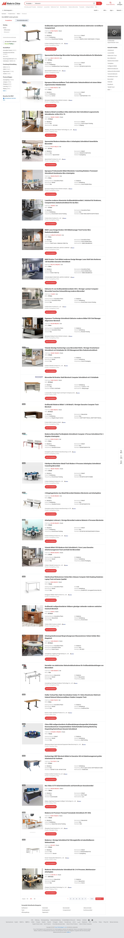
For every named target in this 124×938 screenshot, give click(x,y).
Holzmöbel (45, 908)
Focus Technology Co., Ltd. (61, 927)
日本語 (32, 922)
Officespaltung (25, 912)
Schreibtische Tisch (113, 76)
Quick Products (47, 924)
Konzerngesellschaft (10, 58)
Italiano (61, 922)
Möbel (4, 27)
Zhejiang (7, 84)
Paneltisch (110, 84)
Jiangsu (7, 82)
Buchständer (66, 908)
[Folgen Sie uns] (92, 920)
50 (34, 899)
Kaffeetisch (24, 908)
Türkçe (100, 922)
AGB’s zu (69, 932)
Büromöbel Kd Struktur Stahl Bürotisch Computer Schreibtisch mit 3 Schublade (71, 377)
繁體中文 (27, 922)
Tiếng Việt (105, 922)
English (16, 922)
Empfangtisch (46, 910)
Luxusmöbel (47, 7)
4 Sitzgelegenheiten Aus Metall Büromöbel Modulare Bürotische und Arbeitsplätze (73, 493)
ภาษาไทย (95, 922)
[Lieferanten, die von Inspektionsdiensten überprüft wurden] (10, 41)
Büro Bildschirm (63, 7)
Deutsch (49, 922)
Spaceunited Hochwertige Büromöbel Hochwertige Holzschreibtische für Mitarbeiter (73, 55)
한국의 (74, 922)
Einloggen (119, 4)
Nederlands (84, 922)
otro (5, 56)
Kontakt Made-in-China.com (68, 920)
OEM (6, 67)
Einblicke (84, 920)
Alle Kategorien (8, 10)
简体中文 (22, 922)
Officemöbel (7, 30)
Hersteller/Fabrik (9, 50)
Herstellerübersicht (22, 20)
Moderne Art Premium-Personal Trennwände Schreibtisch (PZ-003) (68, 813)
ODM (6, 69)
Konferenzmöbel (88, 910)
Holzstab (110, 82)
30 (31, 898)
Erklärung (37, 920)
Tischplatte (81, 7)
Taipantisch (45, 912)
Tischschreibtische (112, 74)
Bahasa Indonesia (114, 922)
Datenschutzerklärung (56, 920)
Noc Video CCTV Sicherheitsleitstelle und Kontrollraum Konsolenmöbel (69, 786)
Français (38, 922)
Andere (7, 73)
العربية (78, 922)
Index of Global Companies (85, 924)
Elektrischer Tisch (55, 7)
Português (55, 922)
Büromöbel (110, 79)
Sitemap (79, 920)
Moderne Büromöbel (73, 7)
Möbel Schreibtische (113, 68)
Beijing (6, 88)
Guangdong (8, 80)
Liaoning (7, 86)
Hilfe (104, 10)
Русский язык (68, 922)
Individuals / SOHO (9, 61)
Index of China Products (72, 924)
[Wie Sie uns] (89, 920)
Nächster (98, 899)
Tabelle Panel (111, 87)
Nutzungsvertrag (45, 920)
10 (27, 899)
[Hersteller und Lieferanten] (11, 3)
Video (23, 25)
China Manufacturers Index (58, 924)
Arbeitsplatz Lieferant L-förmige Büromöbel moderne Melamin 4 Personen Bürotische (74, 520)
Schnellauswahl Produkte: (30, 7)
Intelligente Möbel (90, 7)
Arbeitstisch (40, 7)
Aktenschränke (87, 908)
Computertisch (67, 910)
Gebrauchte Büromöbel (114, 71)
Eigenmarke (8, 71)
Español (44, 922)
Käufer (96, 10)
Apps (111, 10)
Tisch (23, 910)
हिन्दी (90, 922)
